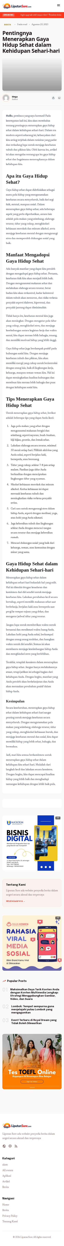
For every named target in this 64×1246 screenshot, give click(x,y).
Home (5, 1205)
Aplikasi (6, 1176)
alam (5, 1165)
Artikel (6, 1182)
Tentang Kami (10, 1221)
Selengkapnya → (15, 901)
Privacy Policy (9, 1216)
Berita (5, 1187)
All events (7, 1170)
